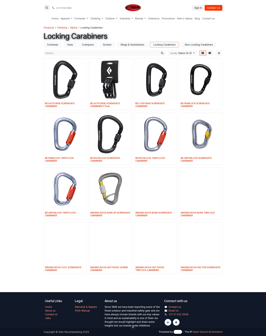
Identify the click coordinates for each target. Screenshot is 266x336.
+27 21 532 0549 (178, 314)
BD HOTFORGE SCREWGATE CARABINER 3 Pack (105, 105)
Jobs (48, 318)
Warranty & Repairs (86, 306)
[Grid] (202, 53)
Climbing (62, 27)
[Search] (162, 53)
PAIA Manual (82, 310)
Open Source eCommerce (207, 331)
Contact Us (213, 7)
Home (48, 306)
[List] (209, 53)
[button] (47, 8)
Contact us (51, 314)
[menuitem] (54, 18)
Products (49, 27)
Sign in (198, 7)
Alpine (73, 27)
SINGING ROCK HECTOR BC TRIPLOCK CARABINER (150, 269)
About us (50, 310)
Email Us (173, 310)
